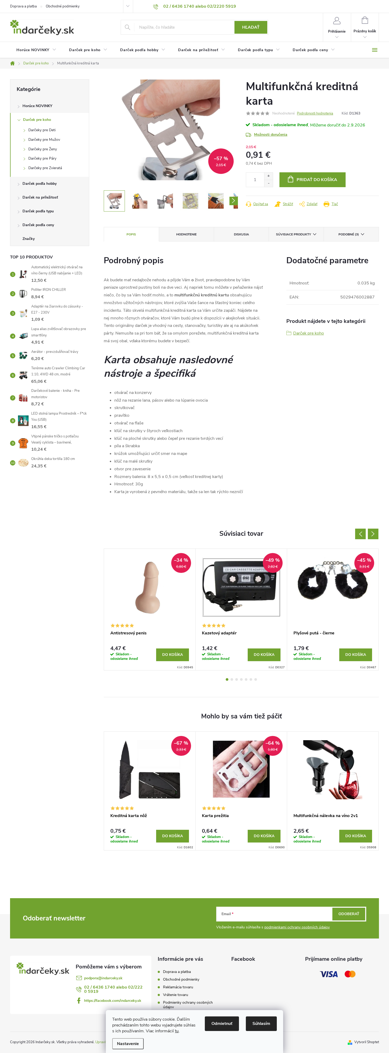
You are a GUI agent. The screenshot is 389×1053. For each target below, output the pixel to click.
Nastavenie (128, 1044)
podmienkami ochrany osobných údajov (297, 927)
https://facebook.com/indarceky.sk (112, 1000)
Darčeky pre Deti (42, 130)
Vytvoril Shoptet (366, 1042)
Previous (360, 534)
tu (177, 1031)
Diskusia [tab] (241, 234)
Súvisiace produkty (293, 234)
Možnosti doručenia (270, 134)
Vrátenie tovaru (175, 994)
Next (373, 534)
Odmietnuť (221, 1023)
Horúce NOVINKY (37, 105)
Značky (28, 238)
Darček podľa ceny (38, 224)
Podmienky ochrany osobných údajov (188, 1005)
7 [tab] (255, 679)
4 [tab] (241, 679)
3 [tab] (236, 679)
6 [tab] (251, 679)
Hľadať (251, 27)
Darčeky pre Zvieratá (45, 167)
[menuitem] (36, 50)
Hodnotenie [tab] (186, 234)
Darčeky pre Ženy (42, 149)
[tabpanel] (150, 609)
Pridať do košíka (317, 180)
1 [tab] (227, 679)
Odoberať (348, 913)
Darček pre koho (37, 119)
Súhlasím (261, 1023)
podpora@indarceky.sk (103, 978)
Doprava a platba (23, 6)
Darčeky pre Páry (42, 158)
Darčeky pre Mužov (44, 139)
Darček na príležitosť (40, 197)
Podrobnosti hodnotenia (315, 113)
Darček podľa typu (38, 211)
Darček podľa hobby (39, 183)
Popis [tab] (131, 234)
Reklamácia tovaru (178, 987)
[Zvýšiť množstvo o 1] (268, 176)
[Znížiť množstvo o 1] (268, 183)
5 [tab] (246, 679)
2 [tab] (231, 679)
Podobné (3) (348, 234)
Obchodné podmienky (63, 6)
